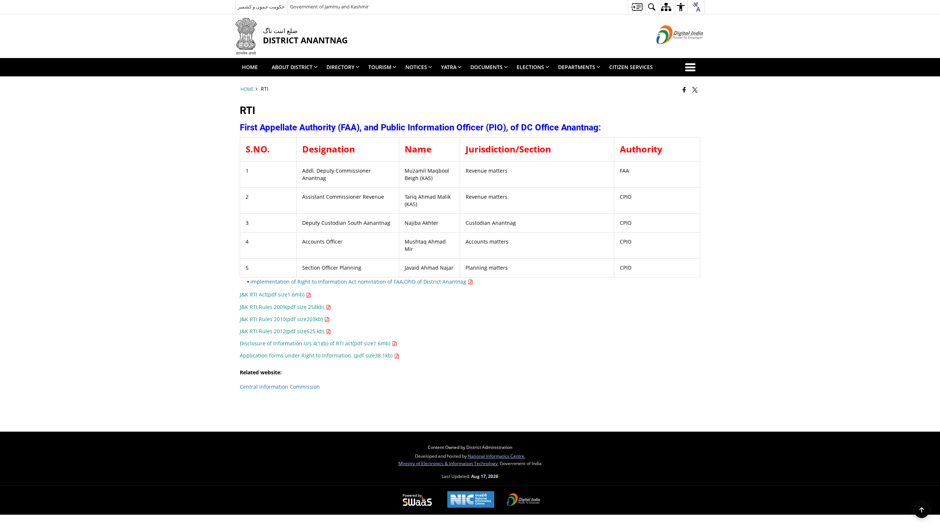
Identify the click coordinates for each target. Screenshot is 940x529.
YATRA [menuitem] (448, 67)
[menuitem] (636, 7)
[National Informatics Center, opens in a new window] (471, 500)
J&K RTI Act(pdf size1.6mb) (273, 294)
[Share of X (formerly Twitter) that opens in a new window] (694, 90)
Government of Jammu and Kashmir (329, 6)
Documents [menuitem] (486, 67)
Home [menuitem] (250, 67)
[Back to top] (921, 510)
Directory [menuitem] (340, 67)
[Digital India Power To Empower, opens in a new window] (523, 500)
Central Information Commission (280, 386)
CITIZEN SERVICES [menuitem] (631, 67)
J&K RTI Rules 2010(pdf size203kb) (282, 319)
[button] (692, 67)
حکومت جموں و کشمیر (261, 6)
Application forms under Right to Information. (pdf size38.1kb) (317, 355)
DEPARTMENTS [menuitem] (576, 67)
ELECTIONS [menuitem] (530, 67)
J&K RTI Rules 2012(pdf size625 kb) (283, 331)
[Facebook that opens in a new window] (684, 90)
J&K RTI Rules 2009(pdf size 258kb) (283, 306)
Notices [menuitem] (416, 67)
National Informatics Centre (496, 456)
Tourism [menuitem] (379, 67)
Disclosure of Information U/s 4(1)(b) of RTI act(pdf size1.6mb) (316, 343)
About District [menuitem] (292, 67)
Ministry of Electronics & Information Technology (448, 463)
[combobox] (696, 7)
